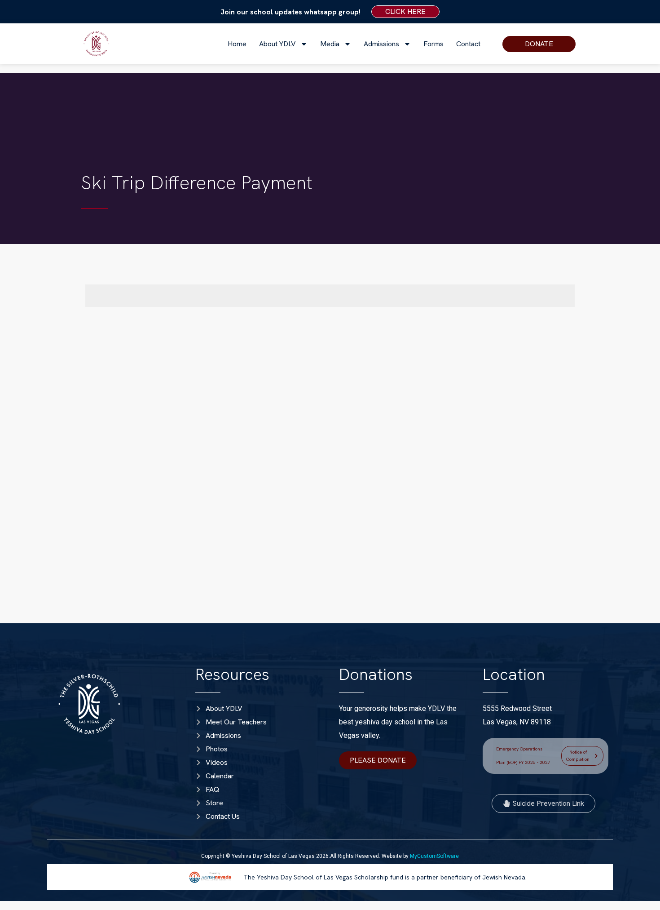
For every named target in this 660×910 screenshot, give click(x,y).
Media (329, 44)
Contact (468, 44)
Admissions (381, 44)
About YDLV (277, 44)
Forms (433, 44)
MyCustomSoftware (434, 856)
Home (237, 44)
